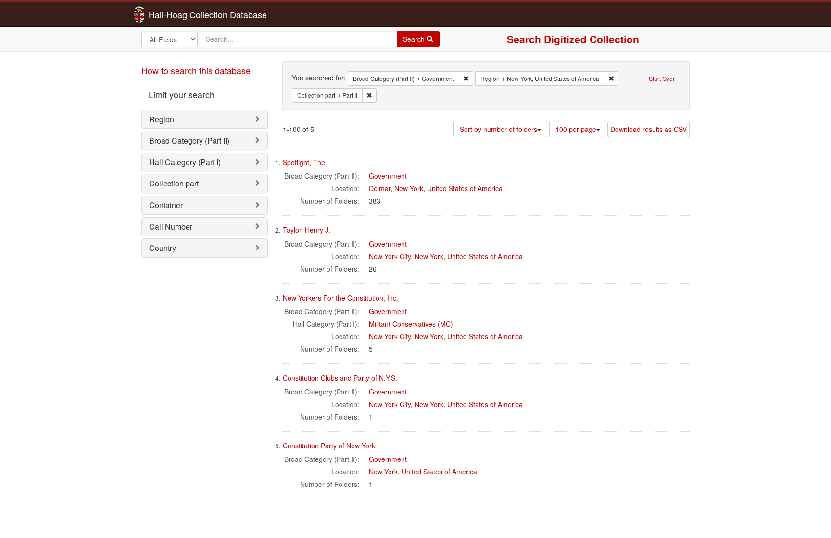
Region (161, 119)
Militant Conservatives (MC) (411, 323)
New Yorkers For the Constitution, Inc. (340, 297)
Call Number (170, 226)
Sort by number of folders (498, 129)
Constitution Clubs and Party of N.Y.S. (340, 377)
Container (166, 204)
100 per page (575, 129)
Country (162, 247)
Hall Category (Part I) (185, 162)
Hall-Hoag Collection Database (177, 14)
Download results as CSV (648, 129)
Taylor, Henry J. (306, 230)
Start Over (662, 78)
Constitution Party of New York (329, 445)
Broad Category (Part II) (189, 140)
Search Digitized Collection (573, 39)
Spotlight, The (304, 162)
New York (408, 188)
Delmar (379, 188)
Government (388, 176)
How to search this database (196, 70)
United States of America (465, 188)
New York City (390, 256)
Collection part (174, 183)
